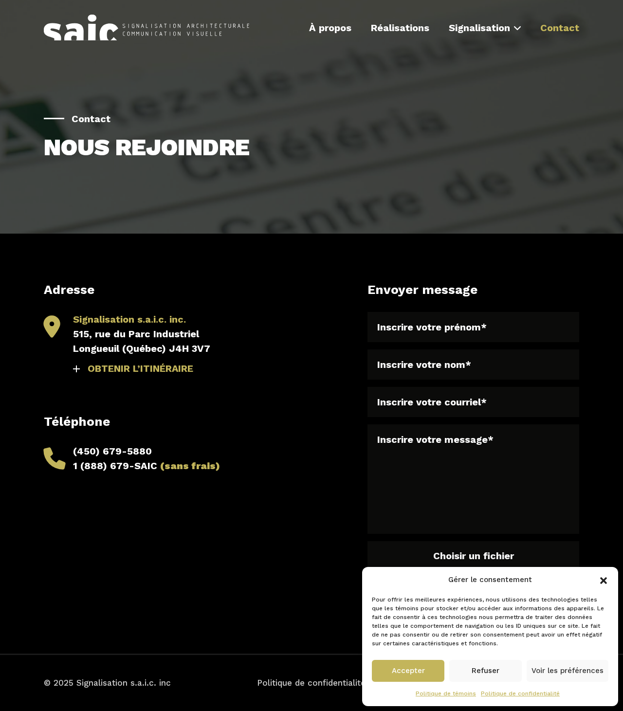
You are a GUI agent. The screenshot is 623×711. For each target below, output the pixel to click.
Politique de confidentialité (520, 693)
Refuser (485, 670)
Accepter (408, 670)
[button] (603, 579)
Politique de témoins (446, 693)
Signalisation (479, 28)
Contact (559, 28)
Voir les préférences (567, 670)
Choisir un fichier (473, 556)
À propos (330, 28)
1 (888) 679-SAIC (146, 466)
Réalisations (400, 28)
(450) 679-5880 (112, 451)
